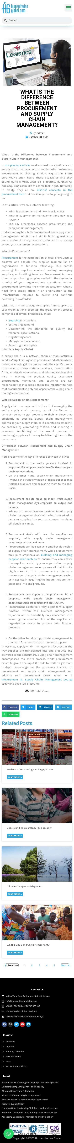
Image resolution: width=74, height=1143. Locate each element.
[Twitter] (16, 1024)
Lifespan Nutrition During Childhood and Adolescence (30, 1108)
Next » (65, 965)
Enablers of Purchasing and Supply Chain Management (30, 769)
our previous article (17, 165)
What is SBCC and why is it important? (28, 945)
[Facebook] (4, 1024)
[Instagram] (10, 1024)
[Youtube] (22, 1024)
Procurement (10, 257)
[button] (68, 8)
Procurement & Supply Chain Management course (37, 679)
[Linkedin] (28, 1024)
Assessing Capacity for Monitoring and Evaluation (27, 1116)
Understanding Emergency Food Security (29, 828)
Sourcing (14, 320)
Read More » (15, 777)
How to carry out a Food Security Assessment (25, 1099)
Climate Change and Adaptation (24, 886)
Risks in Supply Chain (13, 1104)
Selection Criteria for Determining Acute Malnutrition (29, 1112)
